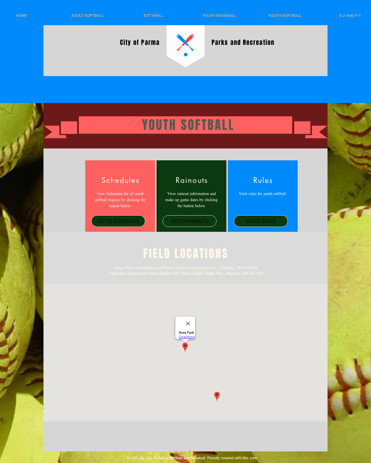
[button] (118, 221)
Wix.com (249, 458)
